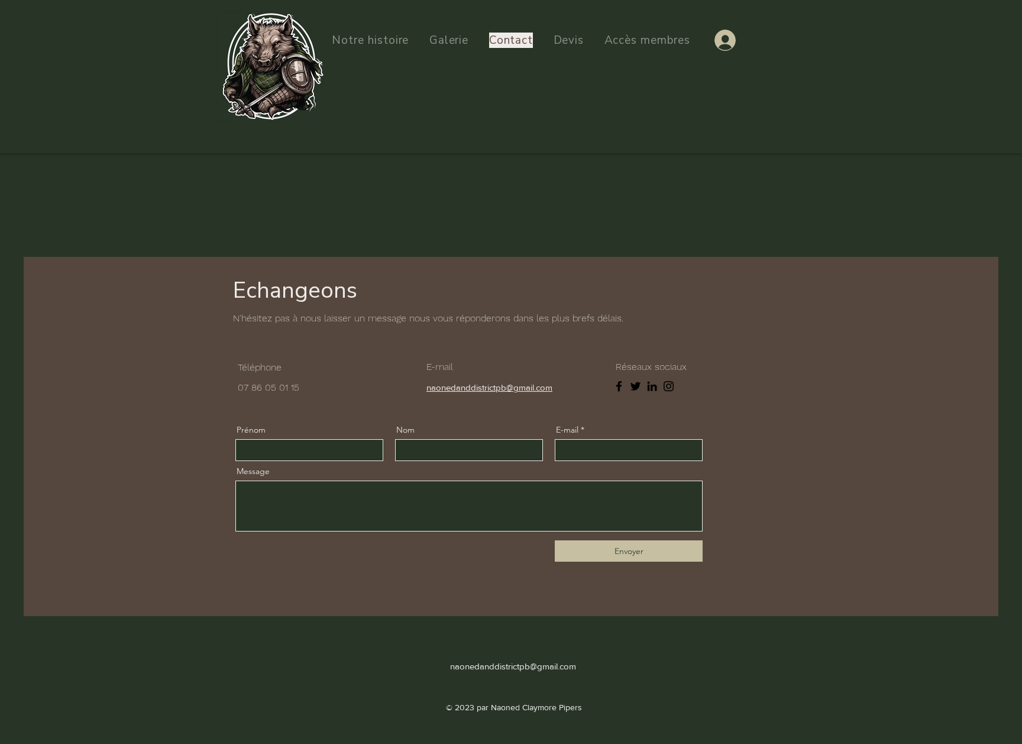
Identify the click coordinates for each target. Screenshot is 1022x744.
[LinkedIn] (652, 386)
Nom (405, 430)
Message (253, 471)
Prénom (251, 430)
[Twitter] (635, 386)
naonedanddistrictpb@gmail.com (489, 387)
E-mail (567, 430)
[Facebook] (619, 386)
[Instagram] (668, 386)
